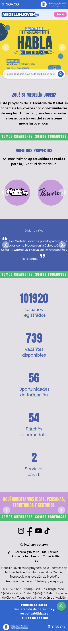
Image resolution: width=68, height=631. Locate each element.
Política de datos (34, 605)
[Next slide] (62, 47)
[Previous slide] (5, 47)
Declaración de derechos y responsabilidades (34, 611)
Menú (60, 14)
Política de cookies (34, 618)
